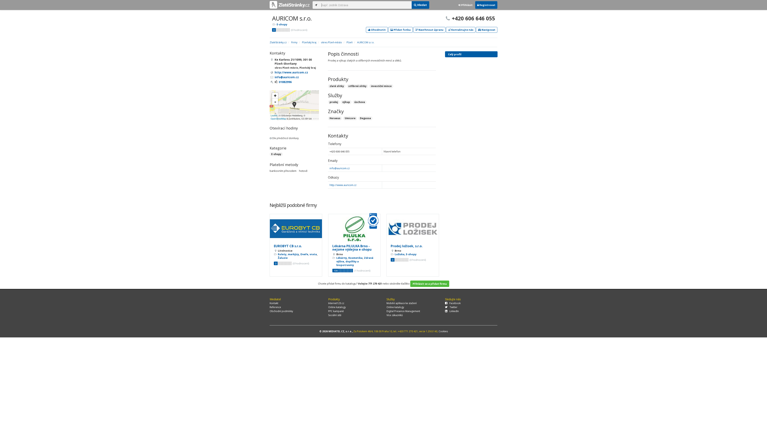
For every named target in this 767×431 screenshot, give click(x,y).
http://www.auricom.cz (343, 185)
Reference (275, 307)
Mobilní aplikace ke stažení (401, 303)
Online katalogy (337, 307)
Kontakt (274, 303)
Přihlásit (467, 5)
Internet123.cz (336, 303)
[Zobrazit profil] (296, 228)
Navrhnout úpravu (430, 30)
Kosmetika (355, 258)
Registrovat (487, 5)
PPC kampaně (336, 311)
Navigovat (488, 30)
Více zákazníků (394, 315)
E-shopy (282, 24)
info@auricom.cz (340, 168)
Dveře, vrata (308, 254)
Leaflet (274, 115)
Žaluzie (283, 258)
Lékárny (341, 258)
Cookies (443, 331)
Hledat (421, 5)
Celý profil (454, 54)
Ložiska (399, 254)
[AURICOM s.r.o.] (294, 105)
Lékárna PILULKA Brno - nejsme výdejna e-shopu (352, 248)
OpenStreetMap (278, 118)
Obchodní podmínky (281, 311)
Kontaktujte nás (462, 30)
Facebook (455, 303)
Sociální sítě (334, 315)
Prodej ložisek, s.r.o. (406, 246)
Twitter (453, 307)
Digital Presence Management (403, 311)
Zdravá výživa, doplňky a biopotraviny (354, 261)
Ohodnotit (378, 30)
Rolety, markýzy (288, 254)
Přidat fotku (402, 30)
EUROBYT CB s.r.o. (288, 246)
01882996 (285, 82)
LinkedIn (454, 311)
